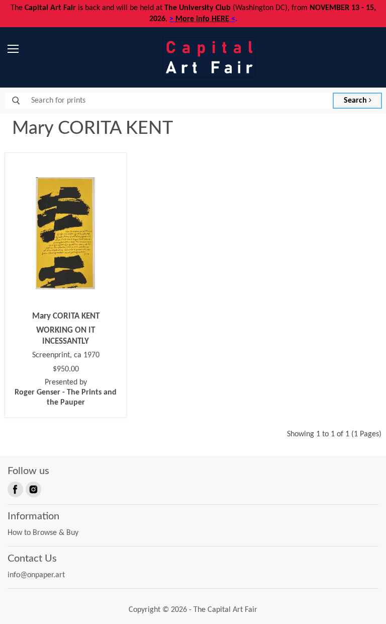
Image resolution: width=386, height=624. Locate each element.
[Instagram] (33, 489)
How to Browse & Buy (43, 533)
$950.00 (66, 369)
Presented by (66, 392)
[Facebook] (15, 489)
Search (356, 101)
